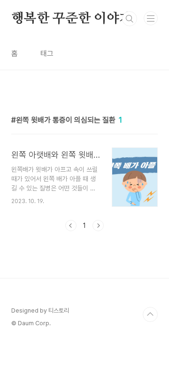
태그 (47, 53)
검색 (130, 19)
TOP (150, 314)
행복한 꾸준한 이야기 (71, 18)
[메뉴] (151, 18)
